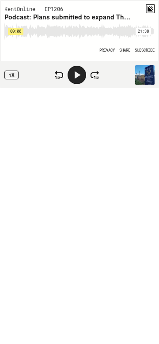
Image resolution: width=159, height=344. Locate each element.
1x (12, 75)
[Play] (77, 75)
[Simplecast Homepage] (150, 9)
